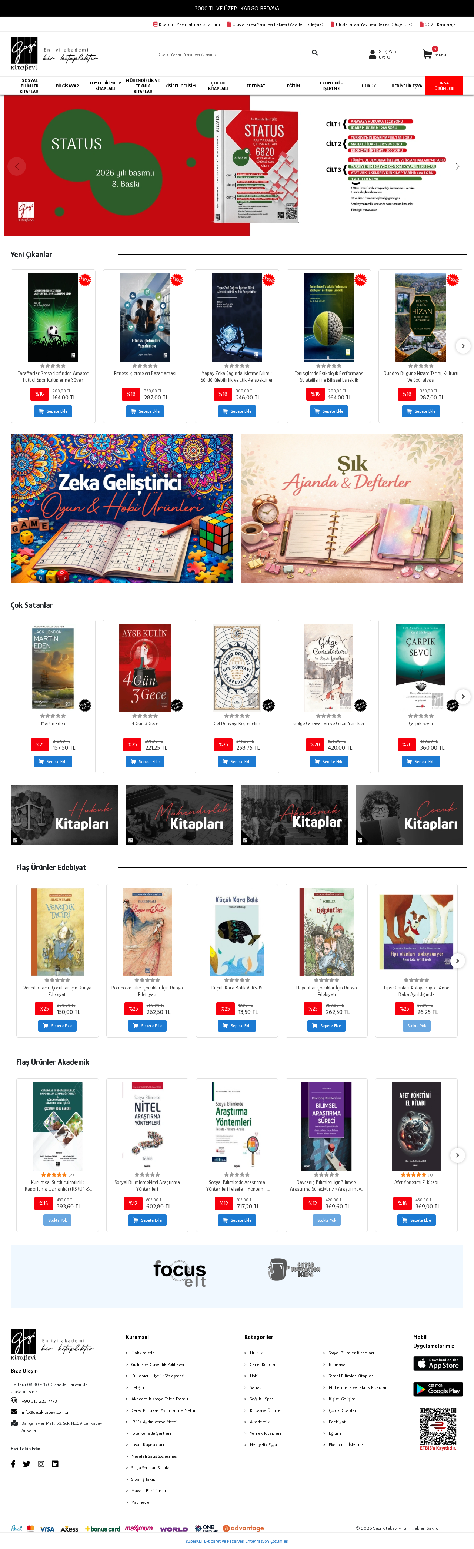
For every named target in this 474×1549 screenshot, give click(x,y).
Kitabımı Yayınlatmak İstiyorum (189, 24)
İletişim (138, 1387)
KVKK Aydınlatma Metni (154, 1421)
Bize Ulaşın (24, 1370)
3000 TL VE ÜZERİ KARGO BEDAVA (237, 8)
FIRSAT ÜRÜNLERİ (444, 85)
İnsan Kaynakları (147, 1444)
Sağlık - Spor (261, 1399)
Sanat (255, 1387)
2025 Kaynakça (440, 24)
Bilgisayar (338, 1364)
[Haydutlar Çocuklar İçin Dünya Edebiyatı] (327, 932)
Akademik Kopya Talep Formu (159, 1399)
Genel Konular (263, 1364)
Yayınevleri (142, 1502)
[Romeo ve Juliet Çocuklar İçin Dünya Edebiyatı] (147, 932)
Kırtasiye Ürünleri (267, 1410)
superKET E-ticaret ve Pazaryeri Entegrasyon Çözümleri (237, 1541)
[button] (436, 54)
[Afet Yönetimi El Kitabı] (416, 1126)
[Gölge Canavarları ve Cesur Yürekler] (329, 668)
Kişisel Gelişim (342, 1399)
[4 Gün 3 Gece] (145, 668)
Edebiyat (337, 1421)
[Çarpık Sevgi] (421, 668)
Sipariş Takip (143, 1479)
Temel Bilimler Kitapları (351, 1376)
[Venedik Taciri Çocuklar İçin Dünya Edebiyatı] (57, 932)
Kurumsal (137, 1337)
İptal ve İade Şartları (151, 1433)
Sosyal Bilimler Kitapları (351, 1353)
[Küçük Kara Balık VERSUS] (237, 932)
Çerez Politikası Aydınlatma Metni (163, 1410)
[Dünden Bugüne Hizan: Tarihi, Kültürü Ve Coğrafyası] (421, 317)
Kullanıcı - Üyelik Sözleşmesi (157, 1376)
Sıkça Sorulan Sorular (151, 1467)
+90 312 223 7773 (39, 1401)
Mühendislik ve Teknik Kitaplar (358, 1387)
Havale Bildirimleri (149, 1490)
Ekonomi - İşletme (346, 1444)
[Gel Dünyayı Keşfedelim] (237, 668)
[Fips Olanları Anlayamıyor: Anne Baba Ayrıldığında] (416, 932)
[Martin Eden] (53, 668)
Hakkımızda (143, 1353)
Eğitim (335, 1433)
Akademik (260, 1421)
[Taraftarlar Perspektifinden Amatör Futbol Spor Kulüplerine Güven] (53, 317)
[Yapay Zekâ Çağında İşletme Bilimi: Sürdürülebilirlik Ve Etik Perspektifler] (237, 317)
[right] (463, 346)
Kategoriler (258, 1337)
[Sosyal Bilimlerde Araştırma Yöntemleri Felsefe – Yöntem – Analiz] (237, 1126)
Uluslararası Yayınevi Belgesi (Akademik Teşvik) (278, 24)
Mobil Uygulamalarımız (433, 1341)
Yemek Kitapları (265, 1433)
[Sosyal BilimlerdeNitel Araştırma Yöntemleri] (147, 1126)
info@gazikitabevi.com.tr (45, 1412)
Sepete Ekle (57, 411)
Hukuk (256, 1353)
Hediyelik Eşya (263, 1444)
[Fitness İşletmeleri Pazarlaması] (145, 317)
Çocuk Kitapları (343, 1410)
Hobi (254, 1376)
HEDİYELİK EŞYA (406, 86)
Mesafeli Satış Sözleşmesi (154, 1456)
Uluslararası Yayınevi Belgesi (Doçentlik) (374, 24)
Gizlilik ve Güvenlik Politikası (157, 1364)
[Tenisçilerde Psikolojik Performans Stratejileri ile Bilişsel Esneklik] (329, 317)
